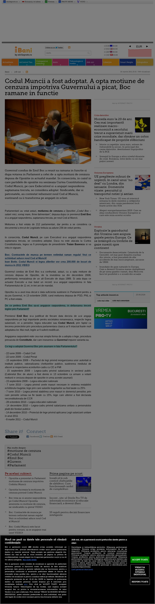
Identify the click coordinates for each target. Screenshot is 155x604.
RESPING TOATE (140, 582)
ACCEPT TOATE (140, 559)
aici (25, 584)
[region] (77, 569)
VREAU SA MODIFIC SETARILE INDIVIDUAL (140, 571)
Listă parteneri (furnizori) (82, 570)
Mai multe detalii (30, 560)
